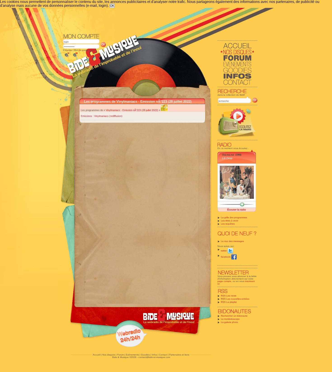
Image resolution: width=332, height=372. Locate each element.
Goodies (145, 354)
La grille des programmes (234, 217)
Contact (163, 354)
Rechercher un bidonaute (234, 316)
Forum (120, 354)
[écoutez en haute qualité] (75, 57)
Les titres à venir (229, 220)
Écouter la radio (236, 209)
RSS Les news (228, 295)
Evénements (132, 354)
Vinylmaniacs (113, 110)
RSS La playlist (229, 302)
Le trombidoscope (230, 319)
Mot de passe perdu (84, 50)
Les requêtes (228, 224)
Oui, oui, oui (228, 154)
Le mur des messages (232, 241)
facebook (226, 257)
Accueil (96, 354)
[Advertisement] (160, 20)
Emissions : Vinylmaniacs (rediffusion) (101, 116)
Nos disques (108, 354)
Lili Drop (227, 158)
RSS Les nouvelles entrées (235, 299)
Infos (154, 354)
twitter (224, 250)
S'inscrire (67, 50)
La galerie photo (229, 322)
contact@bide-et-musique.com (154, 357)
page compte (224, 281)
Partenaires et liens (179, 354)
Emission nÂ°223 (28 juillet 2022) (140, 110)
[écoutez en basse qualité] (66, 57)
